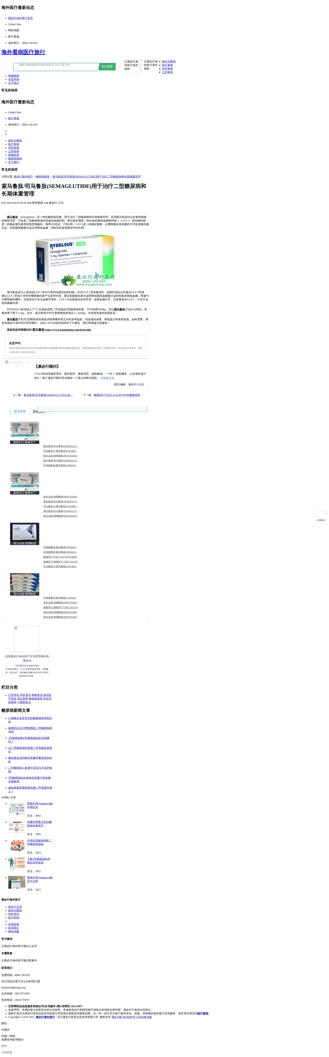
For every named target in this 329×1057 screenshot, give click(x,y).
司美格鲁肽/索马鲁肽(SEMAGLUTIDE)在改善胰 (68, 465)
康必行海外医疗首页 (20, 18)
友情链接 (13, 924)
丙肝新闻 (167, 68)
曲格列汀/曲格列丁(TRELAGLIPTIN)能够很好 (67, 607)
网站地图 (13, 931)
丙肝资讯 (25, 695)
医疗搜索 (107, 66)
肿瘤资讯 (37, 695)
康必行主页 (15, 906)
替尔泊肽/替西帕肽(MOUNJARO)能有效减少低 (67, 602)
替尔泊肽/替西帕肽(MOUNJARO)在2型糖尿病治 (68, 456)
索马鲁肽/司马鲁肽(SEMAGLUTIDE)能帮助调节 (68, 511)
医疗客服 (13, 118)
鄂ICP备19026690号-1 (125, 1017)
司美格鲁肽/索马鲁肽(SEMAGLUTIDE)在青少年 (68, 598)
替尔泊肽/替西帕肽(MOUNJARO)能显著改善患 (67, 516)
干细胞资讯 (24, 702)
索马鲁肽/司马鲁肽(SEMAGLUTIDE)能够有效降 (68, 460)
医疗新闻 (167, 65)
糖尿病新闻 (15, 158)
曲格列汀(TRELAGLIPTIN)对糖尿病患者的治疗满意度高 (128, 395)
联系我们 (13, 927)
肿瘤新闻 (13, 75)
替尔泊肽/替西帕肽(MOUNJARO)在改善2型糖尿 (68, 612)
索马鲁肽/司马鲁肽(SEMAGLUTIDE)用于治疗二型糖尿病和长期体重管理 (96, 176)
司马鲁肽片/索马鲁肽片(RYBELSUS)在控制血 (67, 506)
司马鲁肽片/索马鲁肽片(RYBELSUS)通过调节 (67, 451)
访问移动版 (145, 1017)
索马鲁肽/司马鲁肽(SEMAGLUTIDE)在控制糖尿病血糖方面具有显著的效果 (69, 395)
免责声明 (13, 79)
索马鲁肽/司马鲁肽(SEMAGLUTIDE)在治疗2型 (68, 501)
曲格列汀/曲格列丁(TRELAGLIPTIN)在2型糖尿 (68, 561)
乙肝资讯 (13, 695)
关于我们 (13, 83)
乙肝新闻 (167, 72)
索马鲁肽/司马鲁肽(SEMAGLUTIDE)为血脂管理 (68, 446)
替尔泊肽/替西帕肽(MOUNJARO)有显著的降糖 (67, 617)
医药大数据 (169, 61)
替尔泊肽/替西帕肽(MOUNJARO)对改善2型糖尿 (68, 497)
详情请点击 (107, 377)
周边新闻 (22, 698)
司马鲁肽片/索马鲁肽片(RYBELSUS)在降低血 (67, 566)
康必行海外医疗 (23, 176)
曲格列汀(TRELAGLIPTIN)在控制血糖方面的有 (68, 557)
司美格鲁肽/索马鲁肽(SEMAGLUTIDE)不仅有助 (68, 552)
